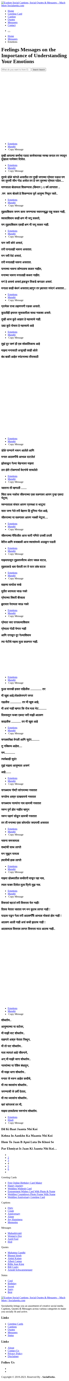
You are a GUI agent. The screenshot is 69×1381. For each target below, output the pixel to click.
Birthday (12, 1283)
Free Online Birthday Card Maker (25, 1182)
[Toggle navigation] (9, 31)
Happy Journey (15, 1185)
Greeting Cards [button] (9, 1177)
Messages (12, 22)
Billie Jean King (16, 1264)
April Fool (13, 1239)
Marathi (12, 146)
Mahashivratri (15, 1233)
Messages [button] (6, 1227)
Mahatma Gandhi (16, 1252)
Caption (12, 16)
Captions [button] (5, 1202)
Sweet (11, 1286)
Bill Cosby (13, 1267)
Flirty (10, 1208)
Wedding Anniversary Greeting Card (26, 1197)
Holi (10, 1241)
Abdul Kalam (15, 1258)
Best (10, 1292)
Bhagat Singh (15, 1255)
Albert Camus (15, 1261)
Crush (11, 1211)
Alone (11, 1216)
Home (11, 11)
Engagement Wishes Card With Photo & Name (31, 1191)
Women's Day (15, 1236)
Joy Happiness (15, 1219)
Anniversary (14, 1213)
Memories (13, 1222)
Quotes (11, 19)
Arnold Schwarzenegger (20, 1269)
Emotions (12, 143)
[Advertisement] (34, 105)
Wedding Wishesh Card (20, 1188)
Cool (10, 1280)
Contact (12, 25)
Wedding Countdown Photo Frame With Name (31, 1194)
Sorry (10, 1289)
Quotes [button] (5, 1247)
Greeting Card (15, 13)
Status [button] (4, 1275)
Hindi (10, 1120)
